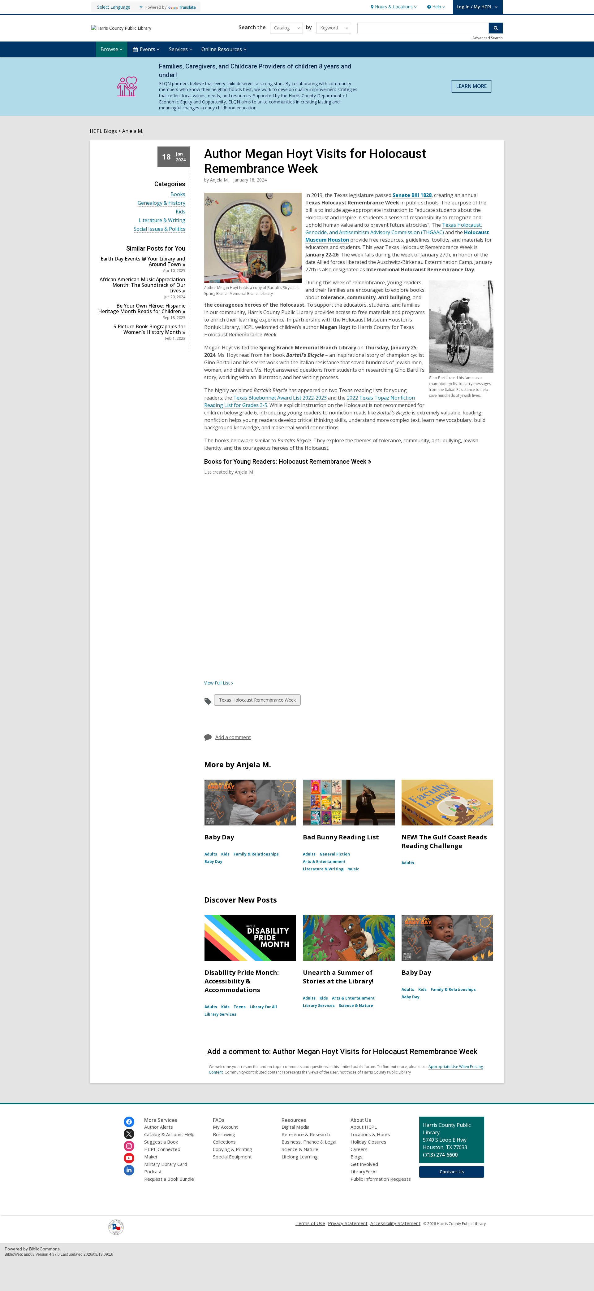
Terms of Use (310, 1223)
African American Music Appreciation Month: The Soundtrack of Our (142, 285)
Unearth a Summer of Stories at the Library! (338, 976)
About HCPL (364, 1127)
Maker (151, 1156)
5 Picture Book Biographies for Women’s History (149, 329)
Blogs (357, 1156)
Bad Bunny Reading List (341, 837)
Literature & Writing (162, 220)
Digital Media (295, 1127)
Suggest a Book (161, 1142)
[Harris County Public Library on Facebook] (129, 1122)
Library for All (263, 1006)
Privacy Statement (348, 1223)
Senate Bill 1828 (412, 195)
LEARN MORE (471, 86)
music (353, 869)
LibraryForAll (364, 1171)
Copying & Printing (232, 1149)
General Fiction (335, 854)
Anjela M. (132, 131)
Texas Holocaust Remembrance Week (257, 701)
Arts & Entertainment (324, 861)
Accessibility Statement (395, 1223)
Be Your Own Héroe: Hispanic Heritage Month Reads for (141, 308)
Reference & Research (306, 1134)
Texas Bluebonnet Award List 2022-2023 (280, 397)
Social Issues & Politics (159, 229)
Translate (187, 7)
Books (177, 194)
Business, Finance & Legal (309, 1142)
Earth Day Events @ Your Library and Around (143, 261)
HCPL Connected (162, 1149)
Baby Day (219, 837)
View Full (217, 683)
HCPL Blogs (103, 131)
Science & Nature (356, 1005)
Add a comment (233, 737)
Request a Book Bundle (169, 1179)
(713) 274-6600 (440, 1154)
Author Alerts (158, 1127)
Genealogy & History (161, 203)
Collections (224, 1142)
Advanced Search (487, 38)
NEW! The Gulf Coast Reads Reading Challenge (444, 841)
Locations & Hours (370, 1134)
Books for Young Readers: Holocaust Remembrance (285, 461)
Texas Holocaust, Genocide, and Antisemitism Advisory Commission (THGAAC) (393, 228)
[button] (393, 7)
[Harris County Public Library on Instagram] (129, 1146)
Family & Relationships (256, 854)
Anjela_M (244, 472)
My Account (225, 1127)
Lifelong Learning (300, 1156)
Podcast (153, 1171)
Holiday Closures (368, 1142)
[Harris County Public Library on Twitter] (129, 1134)
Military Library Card (165, 1164)
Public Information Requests (381, 1179)
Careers (359, 1149)
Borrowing (224, 1134)
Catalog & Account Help (169, 1134)
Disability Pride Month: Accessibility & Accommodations (241, 981)
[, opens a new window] (116, 1233)
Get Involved (364, 1164)
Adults (210, 854)
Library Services (220, 1014)
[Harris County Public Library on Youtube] (129, 1158)
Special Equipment (232, 1156)
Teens (240, 1006)
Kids (180, 211)
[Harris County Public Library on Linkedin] (129, 1170)
